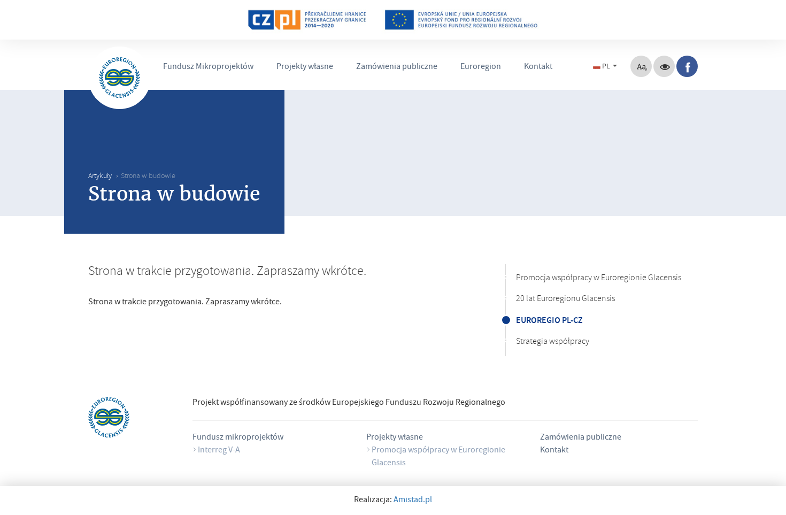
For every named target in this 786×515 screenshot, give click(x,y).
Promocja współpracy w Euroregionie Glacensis (598, 278)
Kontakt (538, 67)
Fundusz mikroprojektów (237, 438)
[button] (606, 65)
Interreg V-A (219, 450)
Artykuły (100, 176)
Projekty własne (304, 67)
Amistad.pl (413, 500)
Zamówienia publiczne (396, 67)
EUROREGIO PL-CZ (549, 320)
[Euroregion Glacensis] (119, 78)
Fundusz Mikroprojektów (208, 67)
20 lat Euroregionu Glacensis (565, 299)
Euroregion (480, 67)
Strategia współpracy (552, 342)
